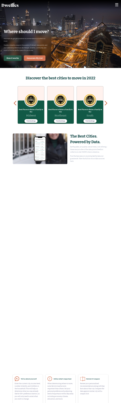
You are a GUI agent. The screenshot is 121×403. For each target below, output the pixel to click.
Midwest (31, 115)
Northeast (60, 115)
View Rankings (31, 121)
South (90, 115)
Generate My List (35, 58)
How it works (13, 58)
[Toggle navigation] (116, 5)
